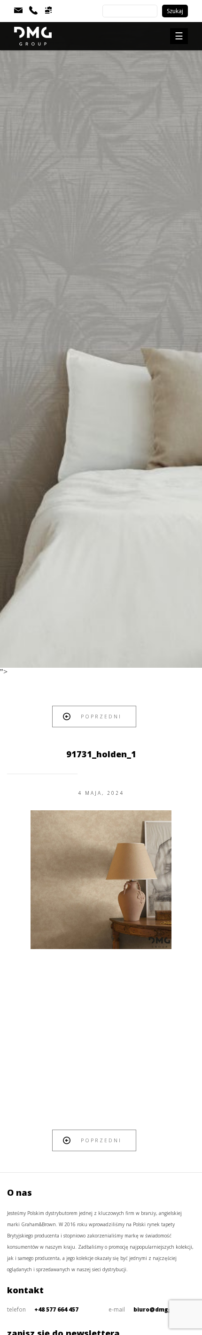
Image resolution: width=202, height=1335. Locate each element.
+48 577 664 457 (56, 1309)
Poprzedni (101, 716)
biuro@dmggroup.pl (163, 1309)
